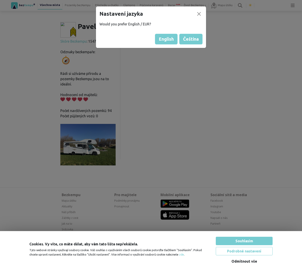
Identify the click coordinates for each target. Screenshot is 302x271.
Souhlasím (244, 241)
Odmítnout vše (244, 261)
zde (181, 254)
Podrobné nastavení (244, 251)
